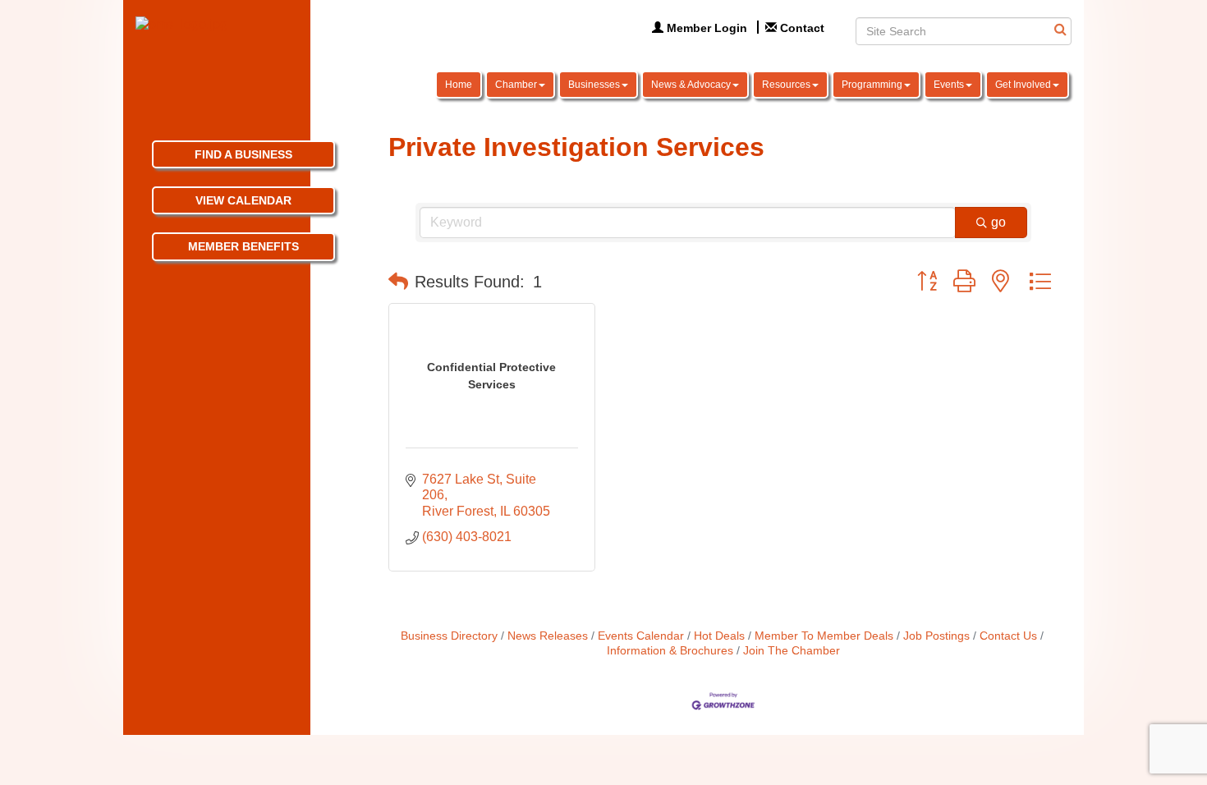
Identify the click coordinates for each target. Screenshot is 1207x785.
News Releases (547, 636)
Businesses (594, 84)
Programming (872, 84)
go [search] (998, 222)
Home (458, 84)
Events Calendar (641, 636)
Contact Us (1008, 636)
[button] (398, 281)
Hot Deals (719, 636)
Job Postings (936, 636)
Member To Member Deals (824, 636)
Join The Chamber (791, 651)
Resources (786, 84)
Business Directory (449, 636)
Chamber (516, 84)
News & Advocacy (691, 84)
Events (949, 84)
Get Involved (1023, 84)
